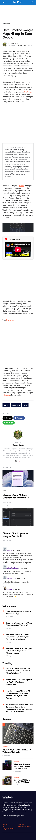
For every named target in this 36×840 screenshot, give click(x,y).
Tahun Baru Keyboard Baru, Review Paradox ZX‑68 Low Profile (22, 766)
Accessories (5, 746)
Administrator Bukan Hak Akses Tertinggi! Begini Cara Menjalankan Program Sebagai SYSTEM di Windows (19, 708)
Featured (16, 761)
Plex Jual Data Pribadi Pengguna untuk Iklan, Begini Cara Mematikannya (20, 650)
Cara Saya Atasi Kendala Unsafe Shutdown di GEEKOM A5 (19, 624)
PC (9, 24)
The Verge (28, 92)
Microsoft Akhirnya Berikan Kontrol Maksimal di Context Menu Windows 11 (18, 670)
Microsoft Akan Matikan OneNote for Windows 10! (15, 496)
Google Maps (16, 405)
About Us (21, 824)
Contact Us (6, 824)
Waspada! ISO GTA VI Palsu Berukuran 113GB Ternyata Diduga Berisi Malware (17, 636)
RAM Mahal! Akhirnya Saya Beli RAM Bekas (22, 781)
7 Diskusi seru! (21, 45)
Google (6, 405)
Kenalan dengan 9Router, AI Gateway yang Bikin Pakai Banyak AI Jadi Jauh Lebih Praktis (18, 694)
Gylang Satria (14, 43)
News (6, 24)
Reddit (21, 186)
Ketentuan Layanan (24, 827)
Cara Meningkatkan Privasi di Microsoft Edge (18, 612)
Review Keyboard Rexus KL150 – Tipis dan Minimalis (17, 751)
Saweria (7, 395)
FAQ (3, 827)
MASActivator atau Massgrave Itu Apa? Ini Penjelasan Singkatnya (19, 682)
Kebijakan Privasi (8, 829)
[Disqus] (18, 572)
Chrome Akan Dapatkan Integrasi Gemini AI (15, 535)
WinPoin (17, 2)
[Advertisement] (18, 12)
